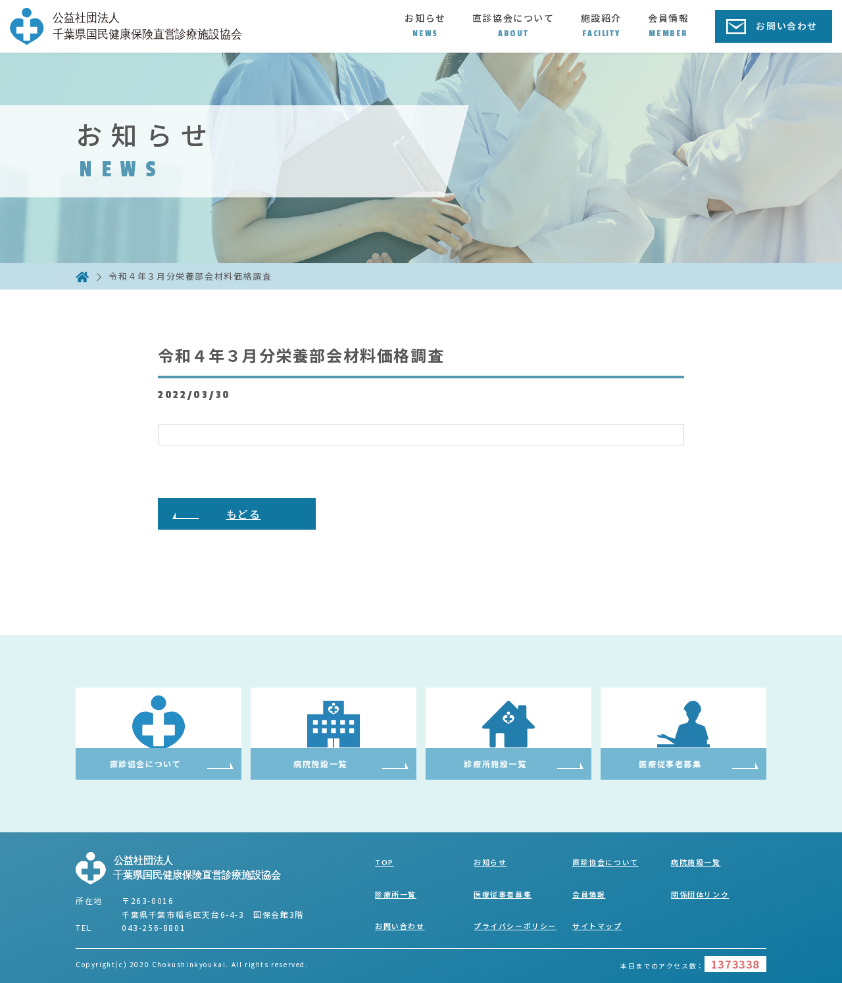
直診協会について (513, 25)
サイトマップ (597, 925)
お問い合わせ (787, 25)
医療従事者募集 (503, 894)
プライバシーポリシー (515, 925)
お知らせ (425, 25)
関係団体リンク (700, 894)
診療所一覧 (395, 894)
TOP (384, 862)
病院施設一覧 (696, 862)
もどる (243, 514)
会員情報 (668, 25)
